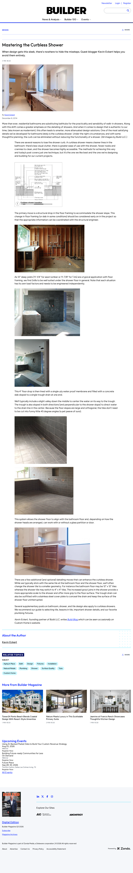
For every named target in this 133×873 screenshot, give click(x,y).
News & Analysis (50, 19)
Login (117, 3)
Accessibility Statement (56, 849)
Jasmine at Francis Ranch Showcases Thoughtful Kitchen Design (107, 717)
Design (5, 30)
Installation (52, 664)
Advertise (14, 849)
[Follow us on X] (42, 796)
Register (127, 3)
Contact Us (25, 849)
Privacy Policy (38, 849)
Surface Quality (48, 668)
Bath (21, 664)
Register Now (7, 751)
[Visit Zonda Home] (119, 848)
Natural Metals (9, 668)
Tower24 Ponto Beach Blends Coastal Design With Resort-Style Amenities (19, 717)
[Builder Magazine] (66, 10)
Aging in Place (9, 664)
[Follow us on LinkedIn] (37, 796)
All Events (7, 772)
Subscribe (6, 830)
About (4, 849)
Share (127, 30)
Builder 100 (70, 19)
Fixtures (40, 664)
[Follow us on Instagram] (52, 796)
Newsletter (107, 3)
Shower (34, 668)
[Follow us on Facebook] (47, 796)
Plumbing (23, 668)
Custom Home (10, 673)
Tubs (61, 668)
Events (85, 19)
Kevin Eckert (10, 115)
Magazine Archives (9, 834)
